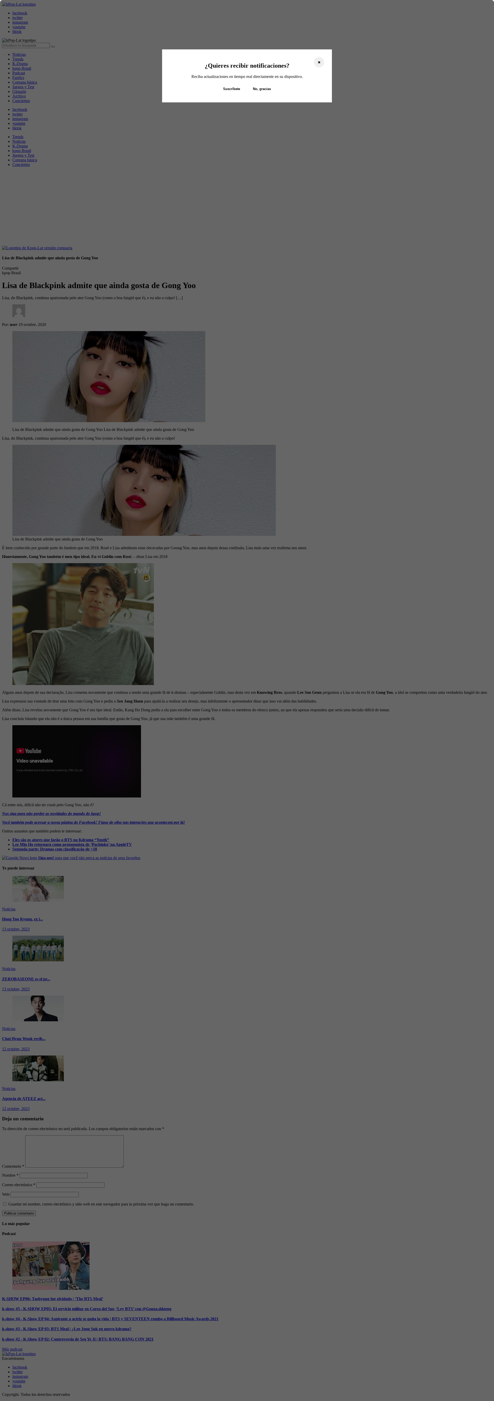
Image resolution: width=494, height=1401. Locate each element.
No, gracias (262, 89)
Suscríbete (231, 89)
